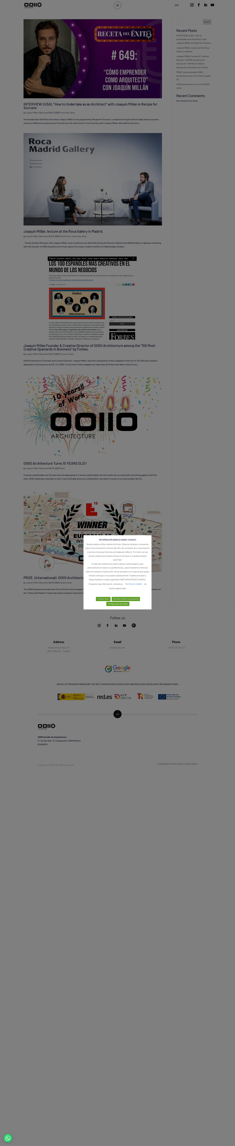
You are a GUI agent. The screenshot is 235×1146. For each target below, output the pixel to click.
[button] (8, 1138)
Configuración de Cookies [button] (118, 604)
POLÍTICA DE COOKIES (133, 584)
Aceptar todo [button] (103, 599)
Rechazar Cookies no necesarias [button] (125, 599)
